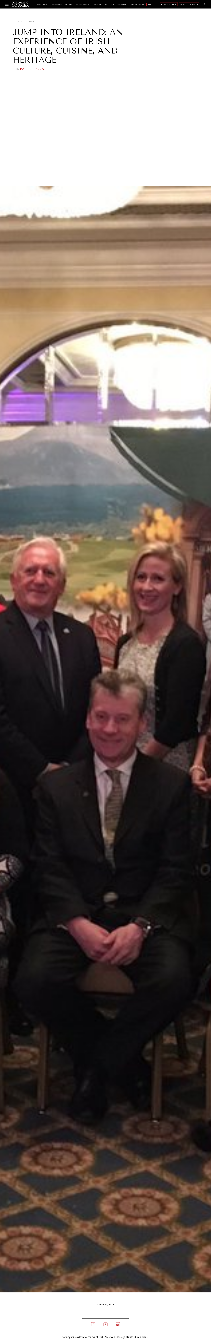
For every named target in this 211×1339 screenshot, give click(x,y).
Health (98, 4)
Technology (137, 4)
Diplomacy (43, 4)
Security (122, 4)
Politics (109, 4)
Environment (83, 4)
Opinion (29, 22)
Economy (57, 4)
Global (17, 22)
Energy (69, 4)
